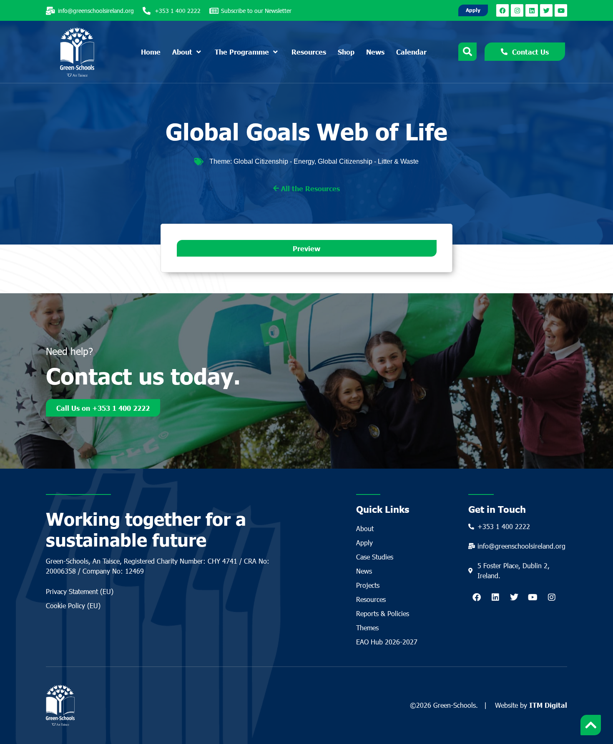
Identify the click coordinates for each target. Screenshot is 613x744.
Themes (367, 627)
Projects (367, 585)
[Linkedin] (531, 10)
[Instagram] (517, 10)
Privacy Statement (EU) (79, 591)
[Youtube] (561, 10)
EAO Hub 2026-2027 (386, 641)
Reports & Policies (382, 613)
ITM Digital (548, 705)
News (364, 571)
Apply (364, 542)
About (365, 528)
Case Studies (374, 556)
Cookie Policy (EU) (73, 605)
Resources (371, 599)
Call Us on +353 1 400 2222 (103, 408)
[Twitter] (546, 10)
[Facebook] (502, 10)
